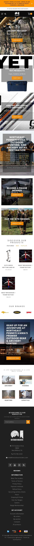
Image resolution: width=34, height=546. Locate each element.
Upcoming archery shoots (17, 492)
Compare (17, 522)
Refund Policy (17, 489)
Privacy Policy (17, 484)
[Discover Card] (14, 531)
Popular (24, 246)
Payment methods (17, 486)
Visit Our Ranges (17, 500)
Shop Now (17, 78)
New (17, 246)
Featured (10, 246)
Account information (17, 514)
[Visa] (26, 531)
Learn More (17, 195)
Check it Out (17, 223)
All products (17, 524)
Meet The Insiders (17, 478)
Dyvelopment (17, 539)
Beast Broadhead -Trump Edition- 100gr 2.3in (25, 267)
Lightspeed (18, 537)
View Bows (17, 40)
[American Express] (8, 531)
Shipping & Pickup (17, 497)
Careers (17, 503)
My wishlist (17, 519)
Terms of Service (17, 481)
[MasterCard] (20, 531)
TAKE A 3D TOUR (13, 358)
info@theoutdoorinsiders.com (18, 457)
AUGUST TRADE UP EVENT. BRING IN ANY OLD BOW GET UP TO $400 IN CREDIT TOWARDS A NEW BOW (17, 3)
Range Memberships (17, 505)
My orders (17, 516)
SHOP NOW (17, 117)
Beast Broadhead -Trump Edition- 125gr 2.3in (8, 295)
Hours (17, 494)
